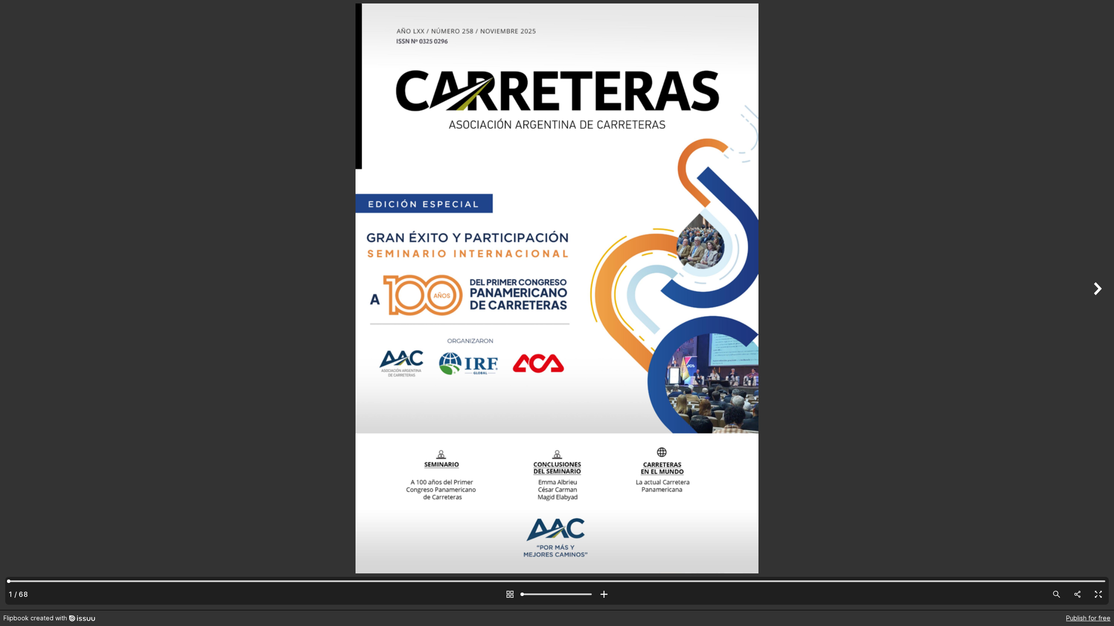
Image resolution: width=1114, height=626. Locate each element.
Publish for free (1088, 618)
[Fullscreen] (1098, 594)
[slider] (557, 594)
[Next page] (1096, 305)
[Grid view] (510, 594)
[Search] (1056, 594)
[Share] (1077, 594)
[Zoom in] (604, 594)
